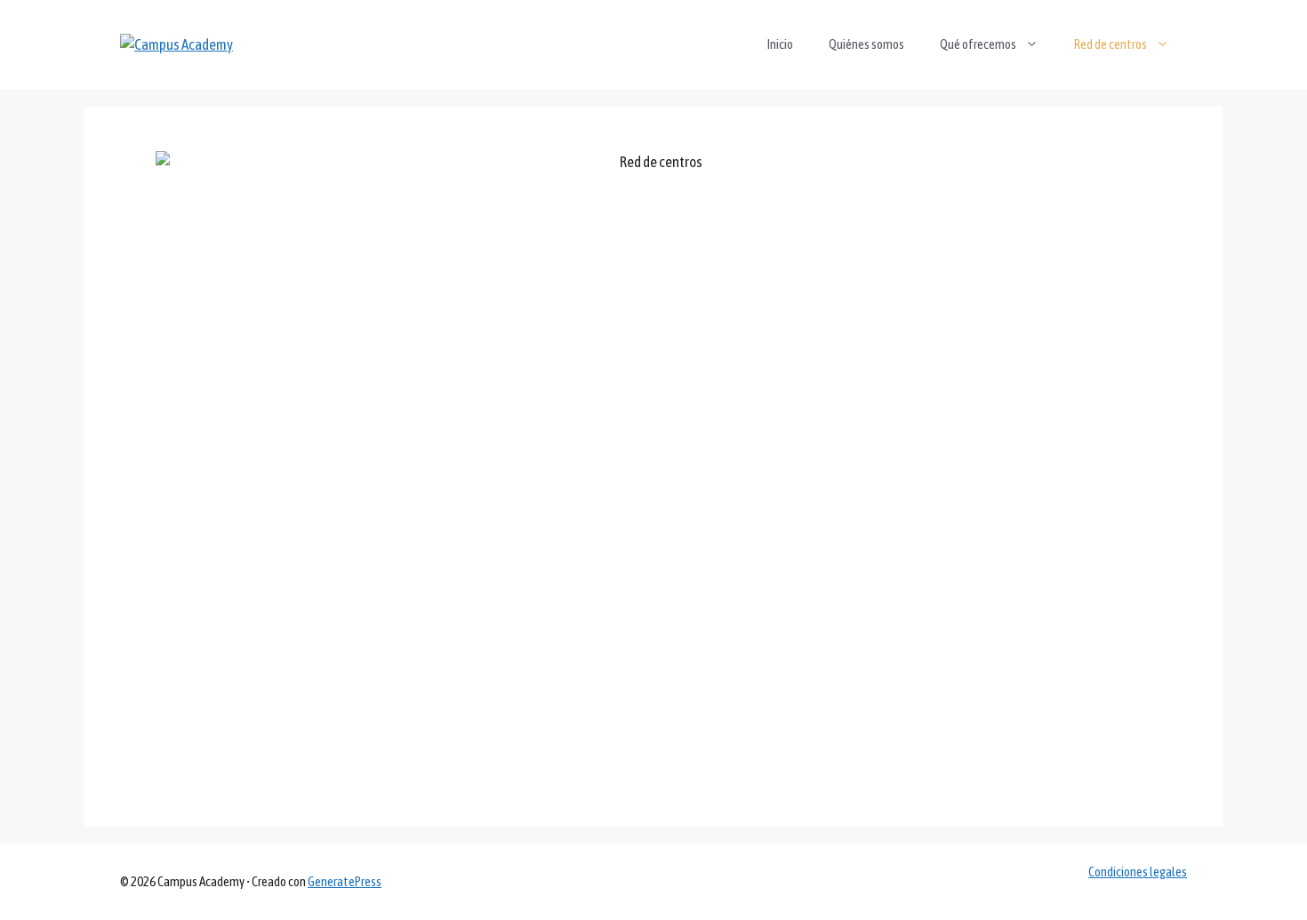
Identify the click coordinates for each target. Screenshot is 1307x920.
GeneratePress (344, 881)
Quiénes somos (866, 44)
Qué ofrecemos (978, 44)
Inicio (780, 44)
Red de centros (1110, 44)
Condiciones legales (1137, 871)
